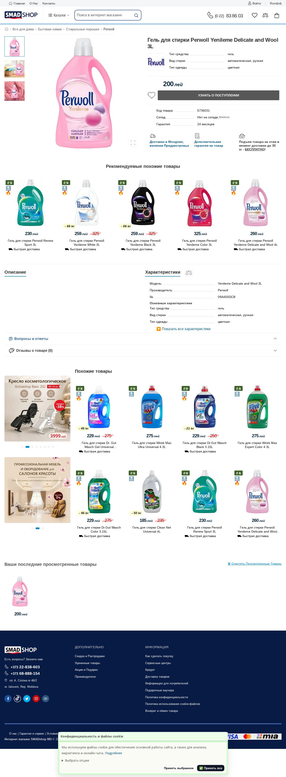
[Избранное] (254, 15)
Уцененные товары (87, 663)
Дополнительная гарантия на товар (208, 143)
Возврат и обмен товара (161, 710)
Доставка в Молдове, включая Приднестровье (169, 143)
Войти (256, 3)
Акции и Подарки (86, 669)
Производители (85, 676)
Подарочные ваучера (159, 690)
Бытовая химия (50, 29)
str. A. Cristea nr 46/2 (23, 680)
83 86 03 (229, 16)
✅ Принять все (210, 768)
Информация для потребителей (166, 683)
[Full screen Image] (132, 142)
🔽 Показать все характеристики (183, 329)
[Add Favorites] (151, 95)
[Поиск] (136, 15)
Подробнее (113, 753)
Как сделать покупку (159, 656)
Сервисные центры (158, 663)
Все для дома (23, 29)
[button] (58, 15)
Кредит (150, 669)
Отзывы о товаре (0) (33, 350)
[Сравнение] (265, 15)
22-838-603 (25, 667)
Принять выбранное (178, 768)
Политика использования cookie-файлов (172, 704)
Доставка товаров (157, 676)
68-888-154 (25, 673)
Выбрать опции (77, 760)
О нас (33, 3)
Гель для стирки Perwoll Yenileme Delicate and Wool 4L (257, 531)
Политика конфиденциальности (166, 697)
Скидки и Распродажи (90, 656)
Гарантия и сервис (31, 733)
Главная (19, 3)
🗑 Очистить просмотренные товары (255, 563)
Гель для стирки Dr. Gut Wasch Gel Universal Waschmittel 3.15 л (99, 447)
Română (276, 3)
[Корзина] (276, 15)
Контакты (48, 3)
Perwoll (108, 29)
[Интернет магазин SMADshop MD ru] (21, 15)
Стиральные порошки (82, 29)
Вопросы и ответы (30, 339)
